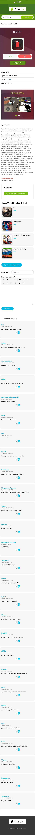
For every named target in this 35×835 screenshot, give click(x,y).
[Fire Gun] (7, 212)
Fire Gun (15, 208)
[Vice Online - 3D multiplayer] (7, 239)
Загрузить (17, 63)
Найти (27, 17)
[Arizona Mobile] (7, 226)
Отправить (7, 309)
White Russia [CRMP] (19, 249)
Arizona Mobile (17, 222)
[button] (16, 115)
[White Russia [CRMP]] (7, 253)
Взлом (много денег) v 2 (17, 193)
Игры (9, 79)
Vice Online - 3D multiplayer (21, 235)
